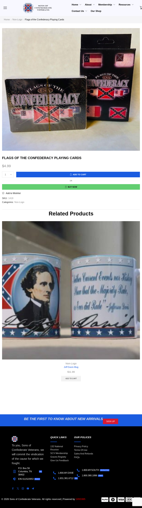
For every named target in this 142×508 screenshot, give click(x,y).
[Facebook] (13, 488)
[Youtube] (28, 488)
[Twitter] (18, 488)
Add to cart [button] (71, 379)
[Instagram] (23, 488)
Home (7, 19)
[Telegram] (33, 488)
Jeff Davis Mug (71, 367)
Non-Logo (17, 19)
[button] (110, 421)
